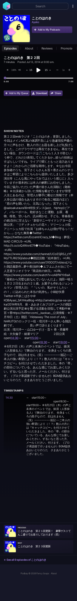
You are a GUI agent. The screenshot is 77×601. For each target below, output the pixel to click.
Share (58, 93)
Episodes (10, 48)
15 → (48, 70)
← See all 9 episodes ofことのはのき (25, 559)
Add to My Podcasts (49, 29)
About (29, 48)
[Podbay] (6, 9)
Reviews (47, 48)
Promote (66, 48)
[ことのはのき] (16, 28)
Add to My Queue (18, 93)
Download (41, 93)
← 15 (29, 70)
